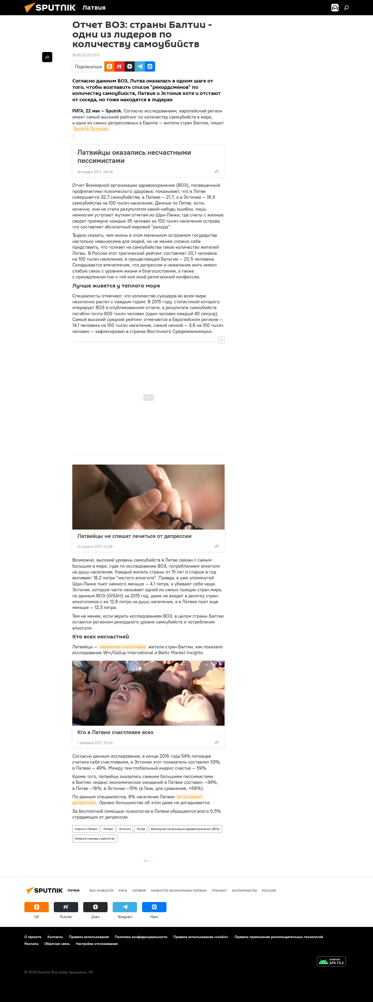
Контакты (55, 937)
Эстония (125, 829)
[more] (217, 171)
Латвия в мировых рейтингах (95, 838)
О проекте (32, 937)
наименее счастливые (123, 647)
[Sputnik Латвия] (52, 14)
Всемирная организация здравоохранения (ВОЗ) (185, 829)
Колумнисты (244, 890)
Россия (269, 890)
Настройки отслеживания (97, 943)
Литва (141, 829)
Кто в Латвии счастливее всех (115, 732)
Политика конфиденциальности (141, 937)
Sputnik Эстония (91, 129)
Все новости (102, 890)
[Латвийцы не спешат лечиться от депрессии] (148, 497)
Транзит (219, 890)
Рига (123, 890)
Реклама (31, 943)
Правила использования (89, 937)
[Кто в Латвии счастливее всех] (148, 693)
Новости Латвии (86, 829)
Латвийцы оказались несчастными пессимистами (134, 156)
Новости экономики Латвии (179, 890)
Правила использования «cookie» (200, 937)
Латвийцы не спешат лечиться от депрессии (134, 536)
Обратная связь (57, 943)
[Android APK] (331, 962)
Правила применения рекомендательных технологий (278, 937)
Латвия (108, 829)
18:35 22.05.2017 (85, 55)
